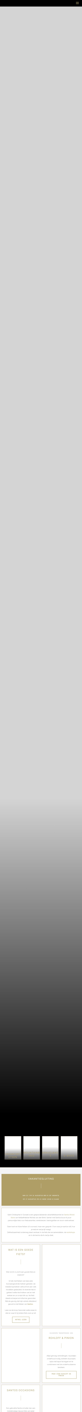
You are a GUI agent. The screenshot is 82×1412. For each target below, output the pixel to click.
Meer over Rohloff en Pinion (61, 1374)
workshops (71, 1232)
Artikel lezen (20, 1319)
